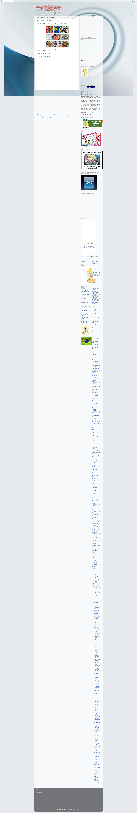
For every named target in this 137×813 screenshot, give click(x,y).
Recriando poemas (94, 537)
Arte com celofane (96, 283)
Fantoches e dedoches (95, 448)
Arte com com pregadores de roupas (95, 292)
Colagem (94, 407)
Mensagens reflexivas (94, 498)
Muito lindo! (96, 756)
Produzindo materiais (94, 526)
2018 (94, 560)
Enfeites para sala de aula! (97, 628)
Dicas (93, 429)
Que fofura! (96, 662)
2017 (94, 562)
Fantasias (94, 440)
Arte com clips (95, 286)
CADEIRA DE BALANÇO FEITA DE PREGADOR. (97, 676)
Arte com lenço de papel (96, 645)
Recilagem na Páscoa (95, 532)
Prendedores (97, 752)
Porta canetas (95, 520)
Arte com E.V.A (95, 305)
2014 (94, 566)
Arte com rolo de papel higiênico (95, 362)
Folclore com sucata (95, 466)
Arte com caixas (95, 278)
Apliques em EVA (97, 625)
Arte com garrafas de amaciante (96, 316)
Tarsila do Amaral (96, 545)
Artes (44, 50)
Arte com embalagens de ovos (95, 309)
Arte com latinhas (96, 326)
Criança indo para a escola (97, 747)
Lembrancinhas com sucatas (95, 485)
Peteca (95, 754)
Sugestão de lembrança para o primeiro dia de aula (97, 738)
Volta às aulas (96, 777)
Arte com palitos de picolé (95, 339)
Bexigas (93, 385)
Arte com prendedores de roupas (97, 695)
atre (93, 383)
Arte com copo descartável (95, 300)
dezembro (97, 573)
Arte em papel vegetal (95, 375)
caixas (93, 396)
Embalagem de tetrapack (95, 433)
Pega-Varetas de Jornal (97, 665)
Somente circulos (96, 762)
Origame (94, 512)
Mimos (93, 503)
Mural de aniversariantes (97, 656)
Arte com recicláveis (94, 356)
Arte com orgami (95, 335)
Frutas (93, 471)
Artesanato (94, 378)
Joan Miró (94, 478)
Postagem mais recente (44, 115)
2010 (94, 785)
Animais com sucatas (95, 265)
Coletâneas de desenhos (95, 410)
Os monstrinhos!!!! (97, 770)
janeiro (96, 782)
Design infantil (95, 419)
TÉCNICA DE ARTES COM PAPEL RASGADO (97, 619)
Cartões (93, 398)
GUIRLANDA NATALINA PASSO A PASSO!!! (97, 670)
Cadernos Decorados (97, 687)
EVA (93, 438)
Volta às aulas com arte (97, 641)
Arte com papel (95, 341)
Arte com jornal (95, 321)
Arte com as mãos (96, 272)
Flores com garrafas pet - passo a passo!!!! (96, 731)
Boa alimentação (95, 389)
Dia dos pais (94, 427)
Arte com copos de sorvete (95, 303)
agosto (96, 579)
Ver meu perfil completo (86, 114)
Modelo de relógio (96, 507)
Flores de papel (96, 614)
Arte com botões (95, 275)
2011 (94, 572)
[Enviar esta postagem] (55, 49)
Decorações (94, 418)
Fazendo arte (95, 450)
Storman (68, 809)
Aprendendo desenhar (94, 268)
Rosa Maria (85, 93)
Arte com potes (95, 347)
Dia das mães (95, 426)
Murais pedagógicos (95, 510)
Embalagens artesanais (95, 436)
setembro (97, 576)
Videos (93, 552)
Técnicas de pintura (94, 549)
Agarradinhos (95, 263)
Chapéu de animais (94, 403)
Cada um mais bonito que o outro (97, 597)
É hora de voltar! (96, 744)
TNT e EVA (94, 550)
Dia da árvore (95, 421)
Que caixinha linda (97, 593)
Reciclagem (94, 529)
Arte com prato (95, 350)
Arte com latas (95, 324)
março (96, 587)
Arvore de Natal (96, 611)
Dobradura (94, 431)
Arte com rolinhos (96, 358)
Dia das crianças (95, 423)
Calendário (96, 764)
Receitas (94, 528)
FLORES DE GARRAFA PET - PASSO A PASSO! (97, 725)
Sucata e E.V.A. (95, 540)
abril (96, 585)
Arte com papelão (96, 344)
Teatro (95, 601)
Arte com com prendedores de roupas (95, 296)
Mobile (93, 505)
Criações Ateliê (95, 412)
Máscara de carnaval (97, 660)
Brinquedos (94, 392)
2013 (94, 568)
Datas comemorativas (95, 414)
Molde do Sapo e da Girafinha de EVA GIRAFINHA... (97, 718)
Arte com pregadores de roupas (95, 353)
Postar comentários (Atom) (47, 117)
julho (96, 581)
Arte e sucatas (96, 713)
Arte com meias (95, 333)
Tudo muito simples (96, 759)
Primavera (94, 523)
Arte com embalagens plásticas (94, 313)
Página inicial (58, 115)
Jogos (93, 480)
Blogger (79, 809)
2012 (94, 570)
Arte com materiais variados (96, 329)
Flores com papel (96, 455)
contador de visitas (85, 82)
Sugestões (94, 543)
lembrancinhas (95, 481)
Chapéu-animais (96, 684)
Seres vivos (94, 538)
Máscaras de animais (95, 493)
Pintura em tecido (96, 514)
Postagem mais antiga (71, 115)
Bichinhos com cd (96, 386)
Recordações (95, 534)
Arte (93, 270)
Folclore (94, 460)
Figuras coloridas (96, 452)
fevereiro (97, 589)
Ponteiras (96, 750)
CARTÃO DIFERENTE (97, 636)
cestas (93, 400)
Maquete (94, 490)
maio (96, 583)
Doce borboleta (97, 767)
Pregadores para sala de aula (97, 700)
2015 (94, 564)
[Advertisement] (57, 102)
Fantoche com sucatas (95, 442)
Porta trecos (94, 521)
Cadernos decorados (94, 395)
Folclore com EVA (96, 462)
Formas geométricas (94, 469)
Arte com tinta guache (95, 372)
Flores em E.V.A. (95, 457)
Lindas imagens (95, 487)
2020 (94, 558)
